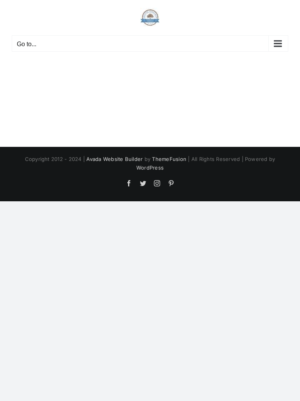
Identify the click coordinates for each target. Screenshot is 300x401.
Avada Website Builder (114, 159)
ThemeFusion (169, 159)
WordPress (150, 167)
